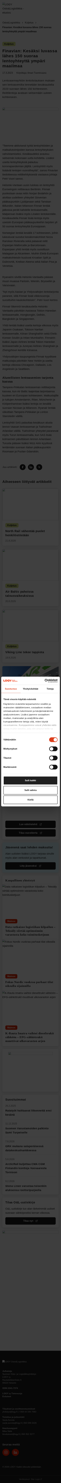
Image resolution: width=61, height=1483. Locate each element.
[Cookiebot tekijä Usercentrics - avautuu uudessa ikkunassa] (45, 681)
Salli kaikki (30, 780)
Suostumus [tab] (11, 689)
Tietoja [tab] (50, 689)
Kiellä (30, 799)
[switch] (53, 748)
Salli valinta (30, 790)
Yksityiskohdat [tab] (30, 689)
